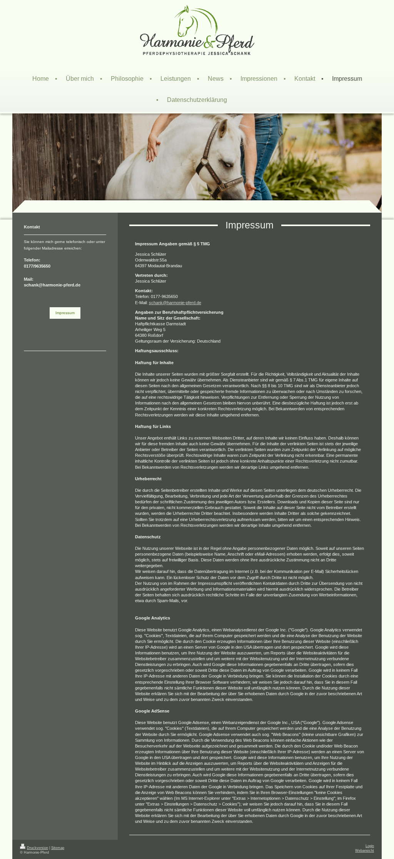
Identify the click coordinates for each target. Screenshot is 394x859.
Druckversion (37, 848)
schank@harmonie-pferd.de (175, 302)
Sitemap (57, 848)
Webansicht (364, 850)
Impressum (65, 313)
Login (370, 846)
